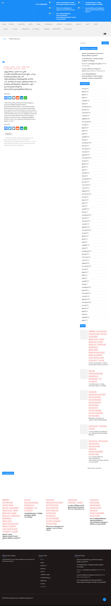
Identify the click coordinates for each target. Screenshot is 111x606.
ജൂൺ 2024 (85, 167)
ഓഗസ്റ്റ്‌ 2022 (85, 233)
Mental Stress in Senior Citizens (97, 394)
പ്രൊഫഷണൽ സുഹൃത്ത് (96, 357)
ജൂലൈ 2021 (85, 272)
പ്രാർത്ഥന (59, 24)
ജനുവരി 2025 (85, 145)
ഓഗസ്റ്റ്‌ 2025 (85, 124)
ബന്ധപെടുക (68, 29)
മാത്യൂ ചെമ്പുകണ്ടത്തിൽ (96, 451)
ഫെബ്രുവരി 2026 (86, 106)
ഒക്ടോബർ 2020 (86, 299)
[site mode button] (104, 34)
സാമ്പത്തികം (35, 29)
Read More (8, 134)
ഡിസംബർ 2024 (86, 148)
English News (56, 29)
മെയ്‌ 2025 (84, 133)
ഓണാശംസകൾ (103, 441)
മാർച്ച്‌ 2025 (85, 139)
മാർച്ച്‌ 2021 (85, 284)
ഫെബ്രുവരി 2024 (86, 179)
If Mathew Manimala (22, 138)
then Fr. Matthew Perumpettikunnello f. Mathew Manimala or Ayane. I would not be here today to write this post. (20, 141)
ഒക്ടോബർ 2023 (86, 191)
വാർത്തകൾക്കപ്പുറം (45, 577)
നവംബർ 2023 (85, 188)
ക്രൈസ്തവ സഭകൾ (94, 446)
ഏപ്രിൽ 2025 (85, 136)
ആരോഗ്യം (21, 24)
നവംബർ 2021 (85, 260)
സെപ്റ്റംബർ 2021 (86, 266)
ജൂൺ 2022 (85, 239)
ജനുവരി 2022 (85, 254)
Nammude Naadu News (14, 139)
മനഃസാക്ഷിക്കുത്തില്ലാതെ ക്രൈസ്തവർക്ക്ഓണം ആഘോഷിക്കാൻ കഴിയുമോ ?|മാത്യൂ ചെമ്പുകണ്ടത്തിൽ (92, 76)
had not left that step (10, 138)
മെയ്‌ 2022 (84, 242)
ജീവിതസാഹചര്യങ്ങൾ (95, 355)
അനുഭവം (11, 24)
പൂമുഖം (4, 24)
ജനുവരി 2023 (85, 218)
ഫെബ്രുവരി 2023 (86, 215)
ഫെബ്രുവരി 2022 (86, 251)
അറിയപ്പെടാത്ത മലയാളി (95, 373)
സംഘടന (15, 29)
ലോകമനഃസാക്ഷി (93, 454)
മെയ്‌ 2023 (84, 206)
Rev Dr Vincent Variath (94, 397)
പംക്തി (87, 24)
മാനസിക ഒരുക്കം (93, 405)
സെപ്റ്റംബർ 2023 (86, 194)
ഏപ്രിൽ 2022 (85, 245)
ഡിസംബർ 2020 (86, 293)
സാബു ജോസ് (93, 360)
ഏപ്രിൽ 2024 (85, 173)
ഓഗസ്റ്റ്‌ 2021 (85, 269)
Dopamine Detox (93, 426)
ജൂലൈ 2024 (85, 164)
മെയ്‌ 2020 (84, 314)
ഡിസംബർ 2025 (86, 112)
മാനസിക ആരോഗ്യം (95, 402)
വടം (100, 378)
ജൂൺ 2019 (85, 320)
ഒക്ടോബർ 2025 (86, 118)
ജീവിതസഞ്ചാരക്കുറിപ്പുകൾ (96, 352)
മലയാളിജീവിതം (93, 378)
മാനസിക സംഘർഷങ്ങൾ (96, 413)
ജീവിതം (102, 339)
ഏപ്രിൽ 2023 (85, 209)
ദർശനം (18, 66)
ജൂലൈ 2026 (85, 91)
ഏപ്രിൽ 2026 (85, 100)
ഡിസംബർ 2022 (86, 221)
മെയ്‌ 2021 (84, 278)
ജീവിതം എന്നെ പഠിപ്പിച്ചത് (95, 342)
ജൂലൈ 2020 (85, 308)
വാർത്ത (95, 24)
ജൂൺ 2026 (85, 94)
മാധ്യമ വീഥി (16, 68)
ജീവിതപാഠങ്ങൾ (93, 349)
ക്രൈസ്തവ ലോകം (94, 443)
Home (42, 559)
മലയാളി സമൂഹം (93, 376)
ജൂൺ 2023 (85, 203)
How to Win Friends (101, 331)
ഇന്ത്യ (31, 24)
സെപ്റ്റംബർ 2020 (86, 302)
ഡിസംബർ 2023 (86, 185)
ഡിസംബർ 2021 (86, 257)
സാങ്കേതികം (46, 29)
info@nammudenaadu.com (26, 598)
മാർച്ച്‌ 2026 (85, 103)
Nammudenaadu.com (12, 598)
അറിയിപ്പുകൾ (48, 24)
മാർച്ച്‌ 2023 (85, 212)
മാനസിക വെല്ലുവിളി (95, 410)
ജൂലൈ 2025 (85, 127)
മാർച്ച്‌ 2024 (85, 176)
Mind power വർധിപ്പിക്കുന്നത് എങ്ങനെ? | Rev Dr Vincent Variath (94, 64)
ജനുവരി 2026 (85, 109)
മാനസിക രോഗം (93, 407)
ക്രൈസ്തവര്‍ (92, 449)
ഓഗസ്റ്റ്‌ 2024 (85, 161)
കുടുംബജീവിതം (93, 336)
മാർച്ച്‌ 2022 (85, 248)
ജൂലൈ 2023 (85, 200)
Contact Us (43, 586)
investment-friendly (94, 334)
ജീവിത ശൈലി (102, 344)
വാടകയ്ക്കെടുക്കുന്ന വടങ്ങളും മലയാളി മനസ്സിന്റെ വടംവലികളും (92, 59)
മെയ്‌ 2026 (84, 97)
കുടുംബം (78, 24)
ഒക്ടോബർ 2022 (86, 227)
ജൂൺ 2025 (85, 130)
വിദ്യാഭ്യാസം (26, 29)
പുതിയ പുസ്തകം (25, 66)
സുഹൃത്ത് (101, 360)
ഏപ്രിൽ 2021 (85, 281)
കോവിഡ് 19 (43, 565)
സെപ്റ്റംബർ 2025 (86, 121)
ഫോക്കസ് (91, 428)
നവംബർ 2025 (85, 115)
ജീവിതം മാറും (92, 344)
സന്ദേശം (5, 29)
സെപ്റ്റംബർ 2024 (86, 157)
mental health (92, 392)
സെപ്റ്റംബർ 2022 (86, 230)
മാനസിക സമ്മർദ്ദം (94, 415)
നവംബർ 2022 (85, 224)
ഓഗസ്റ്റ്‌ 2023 (85, 197)
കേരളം (38, 24)
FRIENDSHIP (92, 331)
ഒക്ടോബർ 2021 (86, 263)
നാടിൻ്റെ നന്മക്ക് (44, 574)
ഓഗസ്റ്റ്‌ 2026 (85, 88)
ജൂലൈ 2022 (85, 236)
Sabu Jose (103, 334)
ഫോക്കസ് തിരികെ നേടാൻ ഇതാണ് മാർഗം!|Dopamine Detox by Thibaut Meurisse (94, 9)
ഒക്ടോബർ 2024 (86, 154)
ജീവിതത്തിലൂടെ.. (93, 347)
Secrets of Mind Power (95, 400)
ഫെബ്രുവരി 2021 (86, 287)
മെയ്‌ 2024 (84, 170)
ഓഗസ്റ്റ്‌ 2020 (85, 305)
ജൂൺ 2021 (85, 275)
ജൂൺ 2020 (85, 311)
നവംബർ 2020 (85, 296)
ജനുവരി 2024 (85, 182)
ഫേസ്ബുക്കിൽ (8, 68)
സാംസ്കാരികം (68, 24)
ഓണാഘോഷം (93, 441)
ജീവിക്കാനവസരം (93, 339)
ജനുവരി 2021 (85, 290)
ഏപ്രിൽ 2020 (85, 317)
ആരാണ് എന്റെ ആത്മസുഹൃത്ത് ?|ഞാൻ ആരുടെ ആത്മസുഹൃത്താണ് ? (92, 54)
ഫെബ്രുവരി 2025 (86, 142)
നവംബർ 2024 (85, 151)
